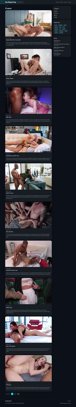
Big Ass (65, 2)
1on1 (64, 27)
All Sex (65, 25)
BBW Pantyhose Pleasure (59, 47)
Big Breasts (61, 30)
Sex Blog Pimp (10, 2)
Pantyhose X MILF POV (58, 50)
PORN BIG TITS (57, 40)
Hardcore (62, 2)
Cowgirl (69, 2)
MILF (60, 27)
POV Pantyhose (57, 53)
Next (18, 394)
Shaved (64, 28)
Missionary (60, 25)
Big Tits (66, 30)
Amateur (56, 30)
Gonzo (56, 25)
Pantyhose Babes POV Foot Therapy (61, 44)
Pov (60, 28)
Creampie (56, 28)
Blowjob (57, 2)
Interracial (61, 32)
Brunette (56, 27)
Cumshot (56, 32)
